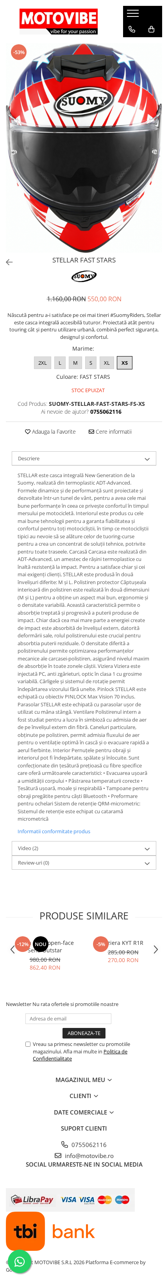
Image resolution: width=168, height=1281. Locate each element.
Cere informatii (113, 431)
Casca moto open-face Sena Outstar (45, 946)
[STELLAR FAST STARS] (84, 148)
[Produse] (134, 16)
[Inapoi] (6, 262)
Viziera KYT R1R (123, 942)
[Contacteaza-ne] (132, 29)
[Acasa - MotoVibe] (59, 21)
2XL (42, 362)
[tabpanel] (84, 148)
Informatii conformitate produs (54, 831)
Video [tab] (28, 848)
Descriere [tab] (28, 458)
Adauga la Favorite (53, 431)
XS (125, 362)
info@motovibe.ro (88, 1156)
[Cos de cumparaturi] (151, 29)
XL (107, 362)
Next (156, 156)
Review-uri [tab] (33, 862)
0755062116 (88, 1145)
